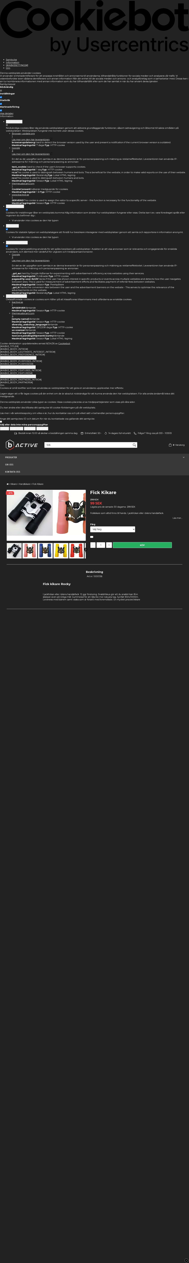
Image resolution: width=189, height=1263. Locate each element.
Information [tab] (12, 62)
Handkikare (24, 484)
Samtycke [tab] (11, 59)
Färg (92, 524)
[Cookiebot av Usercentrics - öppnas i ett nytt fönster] (94, 54)
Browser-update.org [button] (23, 135)
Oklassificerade (16, 296)
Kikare (13, 484)
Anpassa (30, 428)
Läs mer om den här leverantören (31, 139)
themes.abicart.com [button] (23, 185)
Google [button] (16, 149)
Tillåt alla (42, 428)
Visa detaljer (6, 113)
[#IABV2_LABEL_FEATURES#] (18, 367)
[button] (176, 445)
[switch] (1, 97)
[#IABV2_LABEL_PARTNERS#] (18, 376)
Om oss (9, 464)
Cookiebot (64, 343)
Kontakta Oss (12, 471)
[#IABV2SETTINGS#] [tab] (17, 65)
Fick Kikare (37, 484)
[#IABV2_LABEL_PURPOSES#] (18, 357)
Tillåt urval (16, 428)
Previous (9, 549)
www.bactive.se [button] (20, 196)
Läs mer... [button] (177, 518)
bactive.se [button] (17, 303)
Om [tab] (8, 68)
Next (85, 549)
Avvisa (4, 428)
